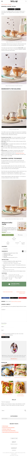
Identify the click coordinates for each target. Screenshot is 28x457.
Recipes (5, 4)
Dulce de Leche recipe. (20, 153)
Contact (14, 450)
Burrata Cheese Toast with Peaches (8, 430)
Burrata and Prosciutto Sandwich (8, 427)
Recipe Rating (3, 323)
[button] (2, 232)
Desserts (9, 4)
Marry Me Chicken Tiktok (8, 291)
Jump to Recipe (11, 9)
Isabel (3, 226)
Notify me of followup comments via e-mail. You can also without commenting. (12, 334)
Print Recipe (18, 9)
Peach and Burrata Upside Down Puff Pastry (10, 432)
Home (2, 4)
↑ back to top (14, 438)
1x (22, 251)
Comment (3, 309)
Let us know (13, 284)
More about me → (14, 358)
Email (2, 330)
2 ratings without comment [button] (16, 301)
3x (25, 251)
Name (2, 326)
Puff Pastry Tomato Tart (6, 429)
